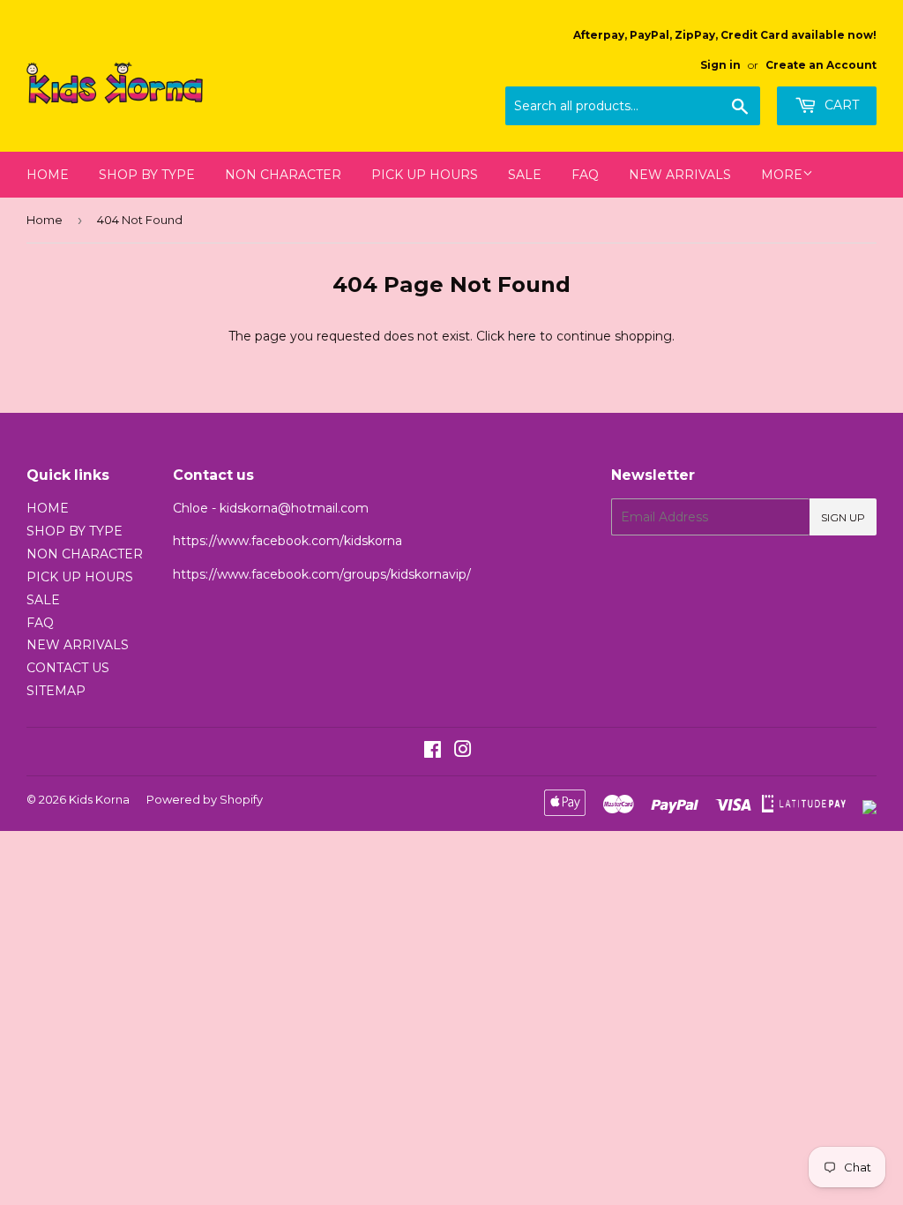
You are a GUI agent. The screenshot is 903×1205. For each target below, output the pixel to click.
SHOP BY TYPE (147, 175)
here (522, 336)
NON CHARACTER (283, 175)
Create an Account (821, 64)
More (781, 175)
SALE (524, 175)
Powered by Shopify (204, 799)
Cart (840, 105)
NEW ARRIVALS (680, 175)
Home (44, 220)
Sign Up (843, 517)
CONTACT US (67, 668)
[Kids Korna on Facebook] (432, 752)
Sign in (720, 64)
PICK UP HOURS (424, 175)
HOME (47, 175)
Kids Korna (99, 799)
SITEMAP (56, 691)
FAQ (585, 175)
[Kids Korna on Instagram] (463, 752)
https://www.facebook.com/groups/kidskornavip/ (322, 574)
